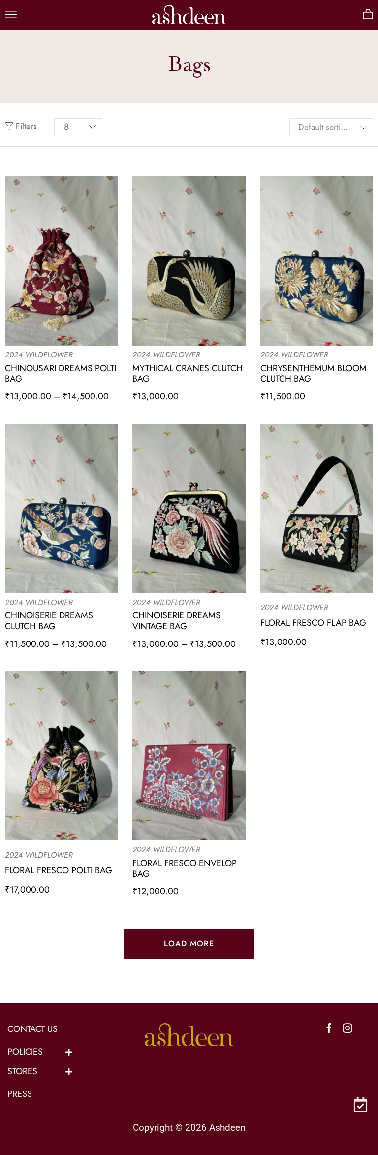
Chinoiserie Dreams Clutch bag (49, 621)
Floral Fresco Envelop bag (184, 868)
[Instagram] (347, 1028)
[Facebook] (329, 1028)
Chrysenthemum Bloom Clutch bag (313, 373)
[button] (11, 15)
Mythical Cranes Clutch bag (187, 373)
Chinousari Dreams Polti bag (60, 373)
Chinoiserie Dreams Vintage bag (176, 621)
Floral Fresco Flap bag (313, 622)
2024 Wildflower (39, 354)
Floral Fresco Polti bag (58, 870)
